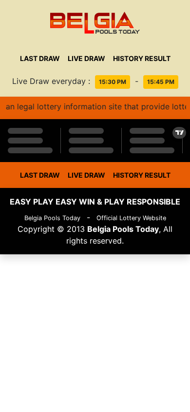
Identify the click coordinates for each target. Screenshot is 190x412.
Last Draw (40, 58)
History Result (142, 58)
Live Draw (86, 58)
